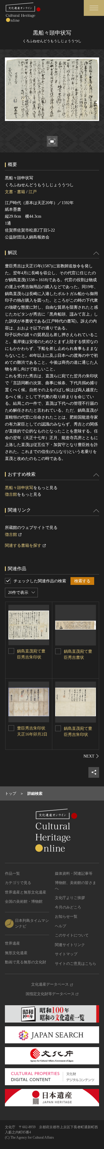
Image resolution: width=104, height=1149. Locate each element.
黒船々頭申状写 (19, 488)
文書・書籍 (15, 192)
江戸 (33, 192)
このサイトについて (72, 935)
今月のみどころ (68, 907)
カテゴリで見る (18, 883)
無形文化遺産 (16, 953)
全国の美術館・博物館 (23, 901)
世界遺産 (12, 943)
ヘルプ (60, 926)
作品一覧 (12, 873)
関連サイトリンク (70, 945)
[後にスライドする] (91, 756)
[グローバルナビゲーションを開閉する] (94, 8)
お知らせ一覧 (66, 916)
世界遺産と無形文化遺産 (25, 892)
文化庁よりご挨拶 (70, 898)
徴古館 (11, 494)
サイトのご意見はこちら (75, 963)
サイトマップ (66, 954)
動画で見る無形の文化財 (25, 962)
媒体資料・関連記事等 (73, 873)
